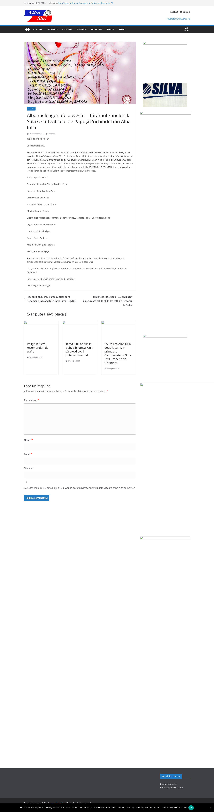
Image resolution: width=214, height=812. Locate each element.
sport (122, 29)
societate (52, 29)
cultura (38, 29)
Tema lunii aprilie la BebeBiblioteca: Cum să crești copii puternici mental (80, 349)
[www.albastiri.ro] (27, 29)
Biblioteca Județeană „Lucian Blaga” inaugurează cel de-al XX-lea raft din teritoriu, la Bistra (107, 301)
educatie (67, 29)
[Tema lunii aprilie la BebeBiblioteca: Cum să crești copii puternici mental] (80, 323)
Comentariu (31, 400)
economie (96, 29)
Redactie (51, 133)
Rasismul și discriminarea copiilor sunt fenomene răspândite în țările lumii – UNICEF (52, 299)
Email (28, 454)
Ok (191, 807)
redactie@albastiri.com (171, 787)
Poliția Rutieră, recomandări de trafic (37, 347)
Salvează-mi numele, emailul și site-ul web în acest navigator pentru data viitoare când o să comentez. (79, 488)
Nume (28, 440)
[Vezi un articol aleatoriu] (186, 29)
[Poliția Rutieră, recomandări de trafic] (41, 323)
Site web (28, 468)
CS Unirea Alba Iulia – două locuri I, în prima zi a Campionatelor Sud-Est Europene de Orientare (118, 353)
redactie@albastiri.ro (178, 19)
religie (110, 29)
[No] (210, 807)
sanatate (81, 29)
